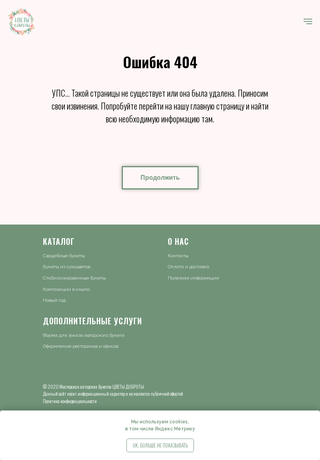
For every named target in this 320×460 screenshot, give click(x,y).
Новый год (54, 300)
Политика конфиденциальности (70, 401)
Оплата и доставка (188, 266)
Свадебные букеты (64, 255)
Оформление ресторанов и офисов (80, 346)
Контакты (178, 255)
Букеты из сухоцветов (66, 266)
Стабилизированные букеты (74, 278)
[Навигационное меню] (308, 21)
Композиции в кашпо (66, 289)
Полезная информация (193, 278)
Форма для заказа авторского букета (83, 335)
